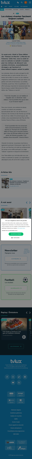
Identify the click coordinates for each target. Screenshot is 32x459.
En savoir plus (21, 228)
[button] (16, 230)
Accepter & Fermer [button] (16, 234)
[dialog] (16, 229)
